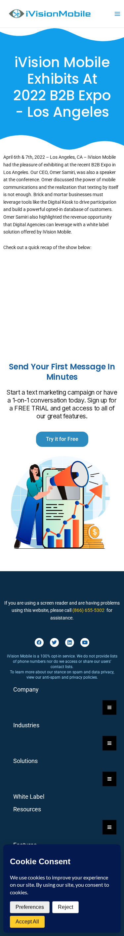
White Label (28, 796)
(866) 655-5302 (88, 610)
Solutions (25, 760)
